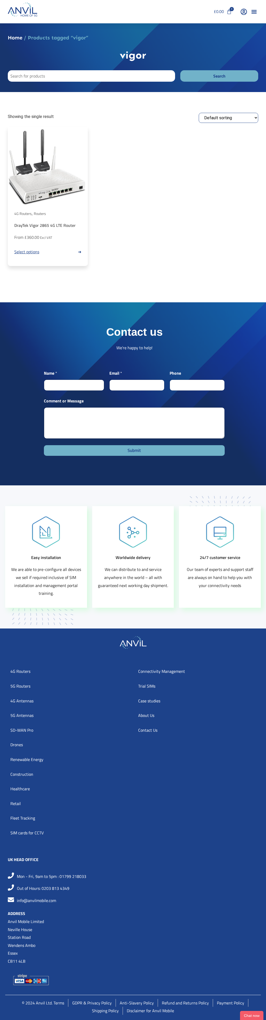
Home (15, 37)
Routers (40, 213)
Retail (15, 803)
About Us (146, 715)
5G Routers (20, 686)
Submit (134, 450)
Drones (16, 745)
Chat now (251, 1015)
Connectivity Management (161, 671)
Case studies (149, 701)
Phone (175, 373)
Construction (21, 774)
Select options (26, 252)
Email (115, 373)
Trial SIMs (146, 686)
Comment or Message (64, 401)
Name (50, 373)
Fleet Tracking (22, 818)
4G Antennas (22, 701)
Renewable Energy (26, 759)
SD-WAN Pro (21, 730)
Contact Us (147, 730)
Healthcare (20, 789)
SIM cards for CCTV (27, 833)
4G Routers (23, 213)
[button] (254, 12)
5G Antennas (22, 715)
